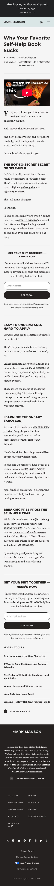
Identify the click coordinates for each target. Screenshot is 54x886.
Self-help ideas (11, 335)
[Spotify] (24, 841)
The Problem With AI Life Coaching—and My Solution (26, 677)
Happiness (24, 62)
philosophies (28, 187)
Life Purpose (41, 62)
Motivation (26, 65)
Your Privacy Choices (29, 863)
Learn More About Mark (30, 778)
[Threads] (36, 841)
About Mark (15, 809)
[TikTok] (46, 841)
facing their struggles (33, 469)
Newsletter (15, 802)
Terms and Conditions (27, 869)
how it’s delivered (28, 220)
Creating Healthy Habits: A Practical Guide (27, 702)
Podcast (33, 802)
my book (39, 128)
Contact (13, 816)
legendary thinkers (14, 191)
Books (32, 795)
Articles (13, 795)
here (41, 307)
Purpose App (13, 824)
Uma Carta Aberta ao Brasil (19, 694)
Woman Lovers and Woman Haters (23, 686)
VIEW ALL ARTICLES (19, 711)
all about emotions (35, 368)
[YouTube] (19, 841)
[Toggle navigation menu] (48, 22)
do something (25, 545)
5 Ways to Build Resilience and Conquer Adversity (25, 666)
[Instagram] (13, 841)
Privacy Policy (27, 851)
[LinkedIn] (41, 841)
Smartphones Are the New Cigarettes (24, 656)
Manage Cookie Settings (27, 857)
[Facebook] (30, 841)
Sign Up (32, 809)
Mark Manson (27, 57)
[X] (7, 841)
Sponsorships (37, 816)
